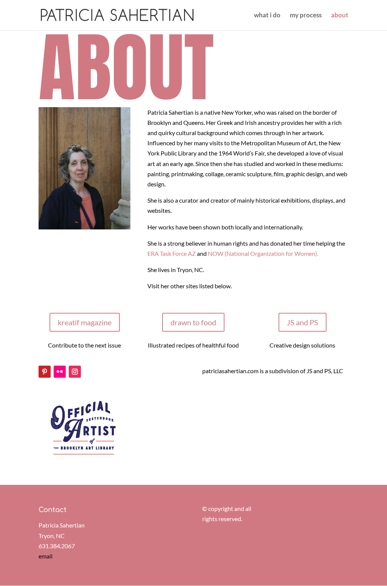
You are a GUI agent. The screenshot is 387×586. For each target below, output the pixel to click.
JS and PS (302, 322)
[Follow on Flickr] (60, 372)
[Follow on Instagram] (75, 372)
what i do (267, 15)
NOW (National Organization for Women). (263, 253)
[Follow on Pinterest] (45, 372)
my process (306, 15)
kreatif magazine (84, 322)
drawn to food (193, 322)
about (339, 15)
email (46, 556)
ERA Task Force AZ (172, 253)
